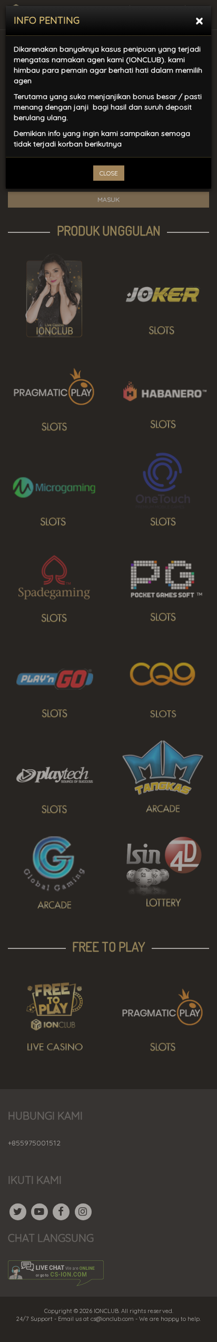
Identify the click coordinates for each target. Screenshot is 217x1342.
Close (109, 173)
